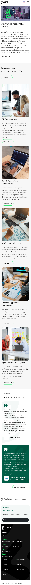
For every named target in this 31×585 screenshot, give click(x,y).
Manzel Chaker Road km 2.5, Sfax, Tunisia (13, 541)
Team (4, 571)
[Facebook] (3, 536)
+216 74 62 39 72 (7, 546)
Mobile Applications (21, 562)
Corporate (5, 567)
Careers (4, 574)
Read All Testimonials (19, 487)
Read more (6, 141)
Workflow (19, 564)
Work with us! (7, 510)
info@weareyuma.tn (8, 556)
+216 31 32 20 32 (16, 546)
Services (5, 564)
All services (5, 77)
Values (4, 562)
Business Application (21, 567)
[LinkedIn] (6, 536)
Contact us (6, 520)
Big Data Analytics (21, 559)
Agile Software (20, 569)
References (5, 569)
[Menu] (28, 2)
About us (4, 56)
